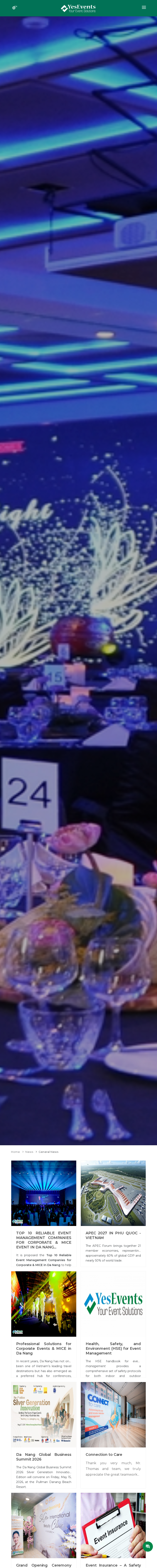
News (29, 1151)
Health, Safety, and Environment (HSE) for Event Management (113, 1349)
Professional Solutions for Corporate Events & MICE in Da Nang (43, 1349)
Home (15, 1151)
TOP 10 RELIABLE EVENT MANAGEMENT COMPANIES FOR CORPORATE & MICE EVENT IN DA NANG (43, 1240)
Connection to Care (104, 1454)
